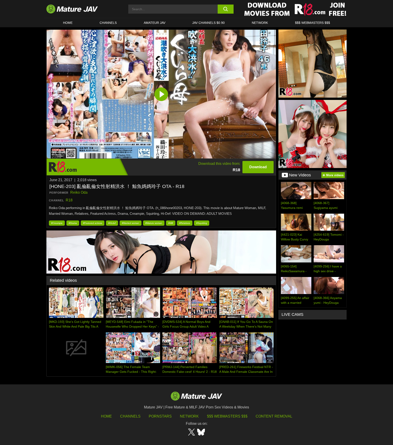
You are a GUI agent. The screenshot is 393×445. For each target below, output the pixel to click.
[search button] (225, 9)
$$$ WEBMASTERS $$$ (312, 23)
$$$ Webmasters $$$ (227, 416)
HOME (68, 23)
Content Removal (274, 416)
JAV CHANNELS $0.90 (208, 23)
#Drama (73, 223)
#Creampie (57, 223)
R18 (69, 200)
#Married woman (130, 223)
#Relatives (184, 223)
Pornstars (160, 416)
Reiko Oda (79, 192)
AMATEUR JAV (154, 23)
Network (260, 23)
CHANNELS (108, 23)
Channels (130, 416)
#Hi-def (112, 223)
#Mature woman (153, 223)
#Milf (170, 223)
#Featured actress (92, 223)
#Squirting (201, 223)
